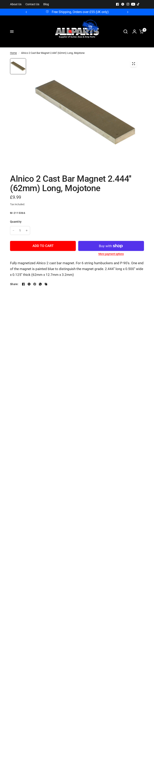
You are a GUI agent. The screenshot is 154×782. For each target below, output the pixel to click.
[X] (122, 4)
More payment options (111, 254)
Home (13, 52)
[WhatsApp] (40, 284)
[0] (140, 31)
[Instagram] (128, 4)
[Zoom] (134, 64)
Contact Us (32, 4)
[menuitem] (16, 4)
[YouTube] (133, 4)
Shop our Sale (86, 12)
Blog (46, 4)
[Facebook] (117, 4)
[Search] (126, 31)
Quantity (15, 221)
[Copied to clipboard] (46, 284)
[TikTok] (138, 4)
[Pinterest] (34, 284)
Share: (14, 284)
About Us (15, 4)
